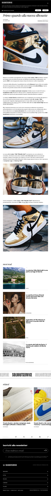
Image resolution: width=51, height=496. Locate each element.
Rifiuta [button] (38, 10)
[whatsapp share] (32, 436)
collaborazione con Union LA (11, 102)
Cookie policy (14, 490)
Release (5, 479)
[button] (8, 10)
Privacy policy (6, 490)
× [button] (47, 3)
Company (5, 482)
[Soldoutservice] (4, 465)
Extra (4, 475)
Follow (5, 486)
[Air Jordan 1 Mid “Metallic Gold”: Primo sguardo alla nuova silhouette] (16, 436)
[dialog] (25, 6)
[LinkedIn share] (40, 436)
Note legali (20, 490)
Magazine (5, 471)
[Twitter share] (24, 436)
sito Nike (25, 202)
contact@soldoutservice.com (40, 465)
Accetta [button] (45, 10)
